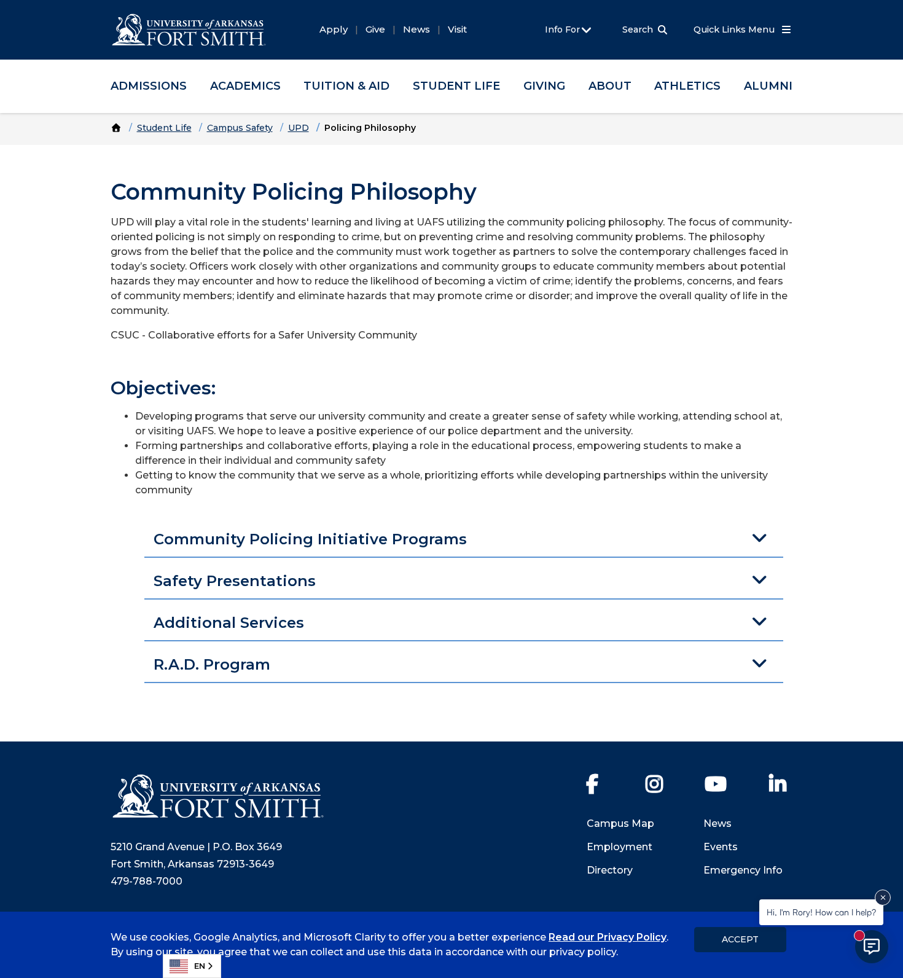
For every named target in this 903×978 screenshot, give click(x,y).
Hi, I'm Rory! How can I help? (821, 912)
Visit (457, 29)
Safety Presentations (235, 581)
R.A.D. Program (212, 664)
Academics (245, 86)
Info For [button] (563, 29)
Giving (544, 86)
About (609, 86)
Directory (610, 870)
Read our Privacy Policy (607, 937)
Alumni (768, 86)
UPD (298, 127)
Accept (740, 939)
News (416, 29)
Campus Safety (240, 127)
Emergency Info (743, 870)
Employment (619, 847)
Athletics (687, 86)
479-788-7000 (146, 881)
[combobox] (192, 966)
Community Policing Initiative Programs (310, 539)
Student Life (456, 86)
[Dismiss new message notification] (883, 898)
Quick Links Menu (735, 29)
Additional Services (229, 623)
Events (720, 847)
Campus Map (620, 823)
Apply (333, 29)
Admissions (149, 86)
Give (375, 29)
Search (637, 29)
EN (199, 966)
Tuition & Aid (346, 86)
